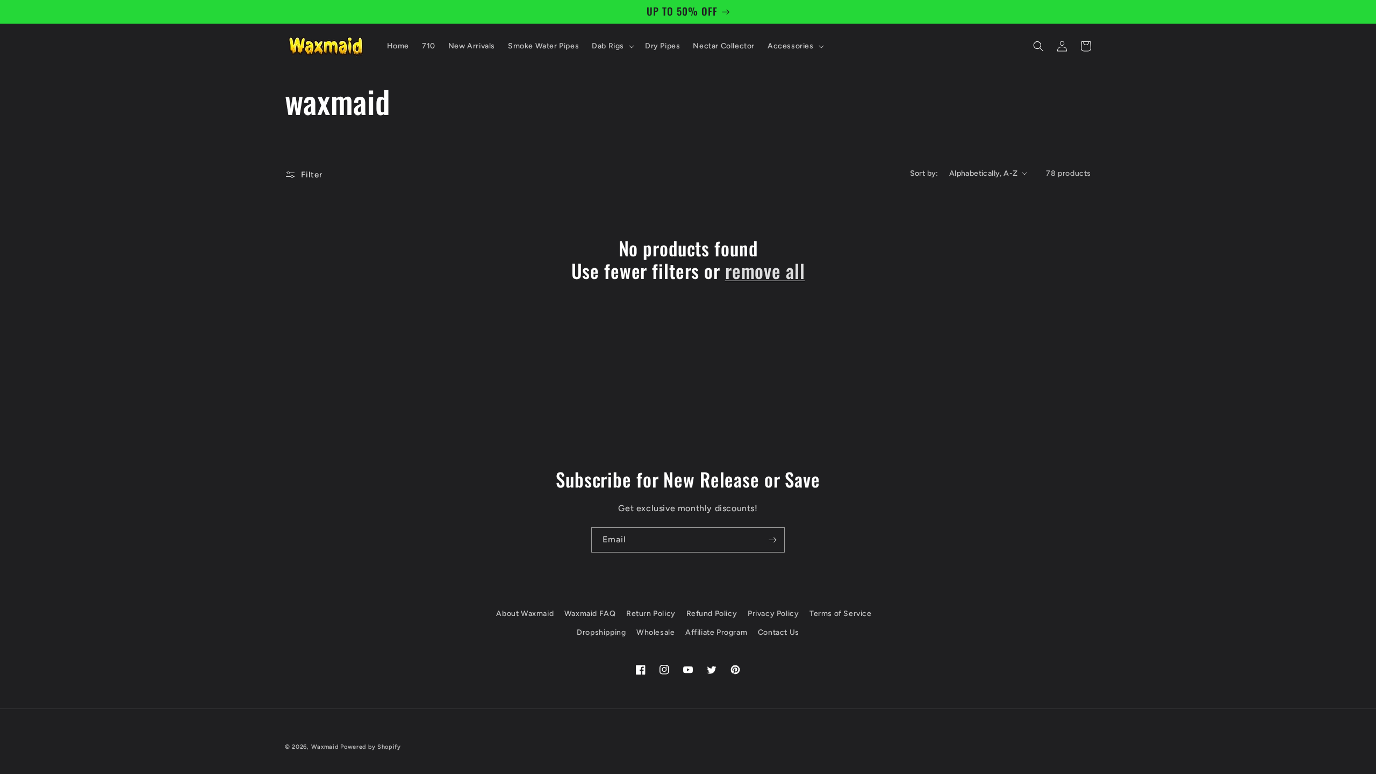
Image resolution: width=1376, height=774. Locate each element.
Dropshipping (601, 632)
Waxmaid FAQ (590, 613)
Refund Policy (711, 613)
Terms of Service (840, 613)
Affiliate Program (716, 632)
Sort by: (924, 173)
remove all (765, 270)
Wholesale (655, 632)
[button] (612, 46)
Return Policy (651, 613)
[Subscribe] (772, 540)
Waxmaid (325, 746)
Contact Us (778, 632)
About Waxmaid (525, 613)
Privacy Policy (773, 613)
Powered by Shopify (370, 746)
